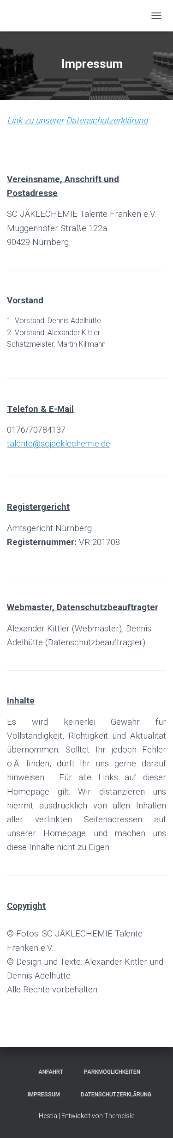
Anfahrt (48, 1072)
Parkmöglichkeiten (109, 1072)
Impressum (41, 1094)
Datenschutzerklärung (113, 1094)
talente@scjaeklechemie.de (58, 444)
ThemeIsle (119, 1116)
